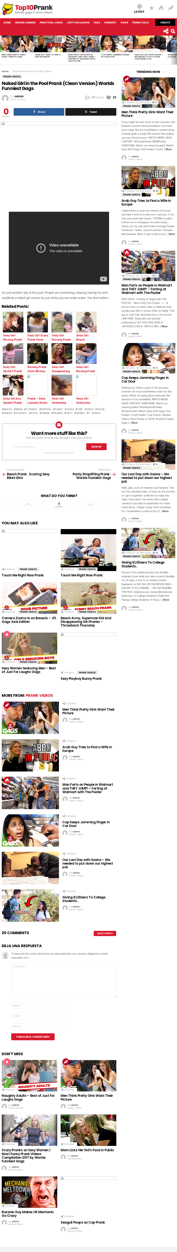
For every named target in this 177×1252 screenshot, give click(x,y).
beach (8, 409)
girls (90, 409)
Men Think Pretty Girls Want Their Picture (14, 55)
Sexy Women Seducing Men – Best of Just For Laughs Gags (29, 670)
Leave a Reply (105, 933)
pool (34, 413)
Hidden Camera (25, 22)
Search (172, 31)
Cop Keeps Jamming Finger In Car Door (115, 55)
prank (46, 413)
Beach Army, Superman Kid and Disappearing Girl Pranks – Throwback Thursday (86, 622)
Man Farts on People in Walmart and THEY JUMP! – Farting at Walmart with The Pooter (82, 57)
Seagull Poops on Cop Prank (83, 1222)
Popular (6, 634)
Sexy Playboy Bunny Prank (81, 678)
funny (59, 409)
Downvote (90, 504)
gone (101, 409)
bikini (19, 409)
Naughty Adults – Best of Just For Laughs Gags (28, 1097)
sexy (70, 413)
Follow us (165, 31)
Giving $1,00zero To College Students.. (83, 899)
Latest (139, 11)
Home (7, 22)
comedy (32, 409)
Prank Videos (28, 569)
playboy (21, 413)
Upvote (27, 504)
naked (8, 413)
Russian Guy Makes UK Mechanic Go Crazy (28, 1214)
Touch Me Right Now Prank (23, 575)
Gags (124, 22)
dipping (46, 409)
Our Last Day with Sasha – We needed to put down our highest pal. (148, 56)
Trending (6, 705)
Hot (6, 780)
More (169, 149)
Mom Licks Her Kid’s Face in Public (87, 1150)
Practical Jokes (51, 22)
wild (97, 413)
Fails (97, 22)
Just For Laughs (78, 22)
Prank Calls (140, 22)
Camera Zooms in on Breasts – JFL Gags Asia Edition (29, 620)
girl (80, 409)
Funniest (110, 22)
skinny (81, 413)
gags (70, 409)
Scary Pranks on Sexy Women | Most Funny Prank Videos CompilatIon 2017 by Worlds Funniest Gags (26, 1156)
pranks (58, 413)
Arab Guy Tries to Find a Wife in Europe (48, 55)
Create (165, 22)
